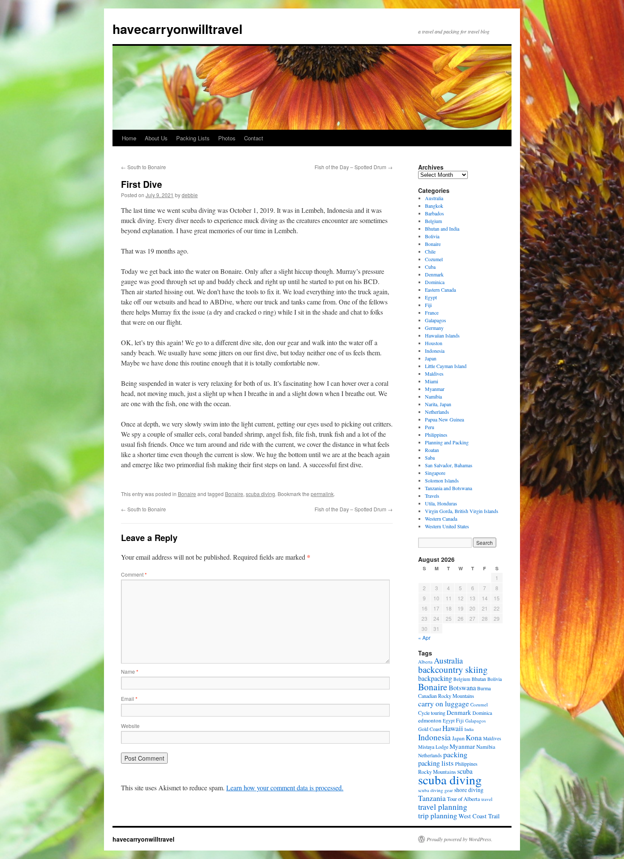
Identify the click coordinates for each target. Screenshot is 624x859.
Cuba (430, 266)
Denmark (434, 274)
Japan (430, 358)
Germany (434, 327)
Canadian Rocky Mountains (446, 695)
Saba (430, 457)
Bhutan (479, 678)
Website (130, 725)
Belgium (433, 221)
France (431, 312)
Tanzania (432, 798)
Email (129, 698)
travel (486, 799)
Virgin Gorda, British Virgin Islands (461, 511)
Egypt (431, 297)
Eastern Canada (440, 289)
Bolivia (432, 236)
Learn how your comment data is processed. (284, 787)
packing (455, 754)
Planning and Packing (447, 442)
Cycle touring (431, 712)
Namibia (433, 396)
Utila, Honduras (441, 503)
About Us (156, 138)
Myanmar (434, 388)
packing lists (436, 763)
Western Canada (441, 518)
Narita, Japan (438, 404)
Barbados (434, 213)
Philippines (436, 434)
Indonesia (434, 350)
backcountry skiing (453, 669)
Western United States (447, 526)
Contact (253, 138)
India (469, 729)
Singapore (435, 472)
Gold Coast (429, 728)
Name (129, 671)
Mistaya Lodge (433, 746)
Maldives (434, 373)
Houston (433, 343)
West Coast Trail (479, 816)
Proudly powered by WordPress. (459, 839)
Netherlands (437, 411)
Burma (484, 688)
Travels (432, 495)
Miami (431, 381)
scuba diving (260, 493)
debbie (190, 194)
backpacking (435, 678)
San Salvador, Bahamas (448, 465)
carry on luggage (443, 703)
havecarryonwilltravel (177, 29)
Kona (474, 737)
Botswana (462, 687)
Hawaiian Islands (442, 335)
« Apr (424, 637)
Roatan (432, 449)
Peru (429, 427)
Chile (430, 251)
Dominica (434, 282)
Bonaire (187, 493)
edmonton (429, 720)
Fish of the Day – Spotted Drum (354, 166)
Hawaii (452, 728)
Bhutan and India (442, 228)
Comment (134, 574)
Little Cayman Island (446, 366)
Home (129, 138)
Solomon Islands (442, 480)
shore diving (468, 790)
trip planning (437, 815)
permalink (322, 493)
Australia (434, 198)
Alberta (425, 661)
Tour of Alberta (463, 799)
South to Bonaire (143, 166)
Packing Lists (193, 138)
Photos (227, 138)
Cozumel (434, 259)
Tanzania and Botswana (448, 488)
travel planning (442, 806)
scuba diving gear (435, 790)
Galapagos (435, 320)
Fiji (428, 304)
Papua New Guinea (444, 419)
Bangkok (434, 205)
